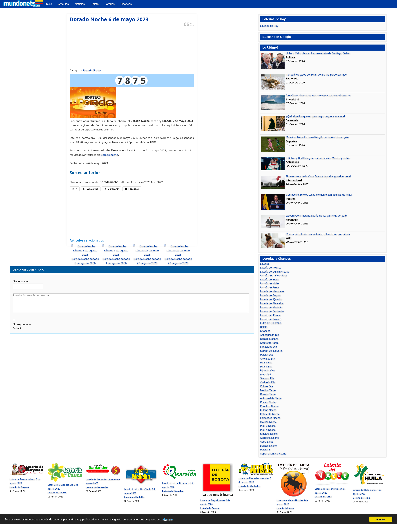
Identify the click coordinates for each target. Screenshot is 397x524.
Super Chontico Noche (273, 453)
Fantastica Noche (270, 418)
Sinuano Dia (267, 378)
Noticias (80, 4)
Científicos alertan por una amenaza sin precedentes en (318, 95)
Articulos (63, 4)
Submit (17, 328)
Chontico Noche (269, 406)
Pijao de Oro (267, 370)
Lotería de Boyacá (270, 319)
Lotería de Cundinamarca (274, 271)
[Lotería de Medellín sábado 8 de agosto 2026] (141, 485)
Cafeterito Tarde (269, 342)
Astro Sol (265, 374)
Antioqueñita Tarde (270, 398)
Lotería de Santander (272, 311)
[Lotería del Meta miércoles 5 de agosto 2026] (294, 496)
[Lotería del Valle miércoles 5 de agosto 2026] (332, 485)
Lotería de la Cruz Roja (273, 275)
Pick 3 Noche (268, 425)
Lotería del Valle (269, 283)
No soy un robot (22, 324)
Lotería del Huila (269, 279)
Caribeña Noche (269, 437)
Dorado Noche (92, 70)
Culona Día (266, 386)
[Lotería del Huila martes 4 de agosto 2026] (370, 486)
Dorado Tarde (268, 394)
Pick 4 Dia (266, 366)
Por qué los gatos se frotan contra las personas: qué (316, 74)
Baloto (95, 4)
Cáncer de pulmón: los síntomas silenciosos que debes (318, 234)
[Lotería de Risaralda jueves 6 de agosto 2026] (179, 479)
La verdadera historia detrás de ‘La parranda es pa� (316, 215)
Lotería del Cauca (270, 315)
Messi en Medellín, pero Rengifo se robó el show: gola (317, 137)
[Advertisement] (132, 47)
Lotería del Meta (269, 287)
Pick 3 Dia (266, 362)
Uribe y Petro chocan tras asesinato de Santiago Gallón (318, 53)
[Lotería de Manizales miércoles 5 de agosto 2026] (256, 474)
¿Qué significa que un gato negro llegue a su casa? (315, 116)
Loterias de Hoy (269, 25)
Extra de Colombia (270, 323)
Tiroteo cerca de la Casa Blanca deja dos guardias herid (318, 176)
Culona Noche (268, 410)
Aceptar (380, 519)
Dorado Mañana (269, 338)
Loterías (265, 263)
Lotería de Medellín (271, 307)
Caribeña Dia (267, 382)
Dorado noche (109, 155)
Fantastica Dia (268, 346)
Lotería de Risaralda (271, 303)
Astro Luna (266, 441)
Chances (126, 4)
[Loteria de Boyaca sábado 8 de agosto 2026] (27, 475)
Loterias (110, 4)
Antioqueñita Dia (269, 335)
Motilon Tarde (268, 390)
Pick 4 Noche (268, 429)
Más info (168, 519)
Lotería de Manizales (272, 291)
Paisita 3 (265, 449)
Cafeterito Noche (270, 414)
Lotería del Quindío (271, 299)
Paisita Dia (266, 354)
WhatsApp (92, 189)
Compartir (113, 189)
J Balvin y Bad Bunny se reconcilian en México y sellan (318, 158)
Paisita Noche (268, 402)
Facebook (133, 189)
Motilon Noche (268, 422)
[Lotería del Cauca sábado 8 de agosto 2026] (65, 481)
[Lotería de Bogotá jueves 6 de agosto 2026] (217, 496)
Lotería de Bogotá (270, 295)
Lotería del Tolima (270, 267)
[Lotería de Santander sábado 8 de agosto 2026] (103, 475)
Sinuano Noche (269, 433)
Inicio (48, 4)
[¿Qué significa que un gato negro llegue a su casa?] (273, 130)
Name (21, 281)
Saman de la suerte (271, 350)
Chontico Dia (267, 358)
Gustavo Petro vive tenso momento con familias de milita (319, 194)
